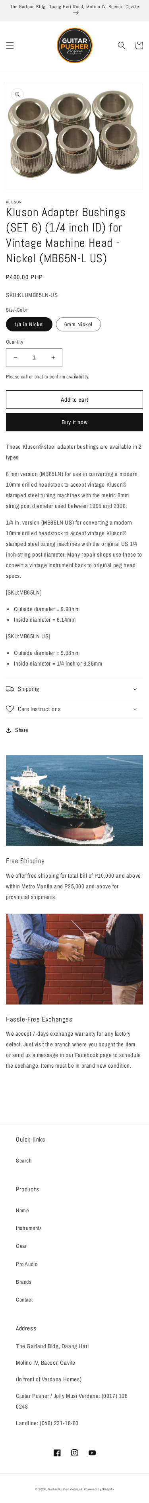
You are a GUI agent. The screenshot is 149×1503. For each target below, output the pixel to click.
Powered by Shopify (99, 1489)
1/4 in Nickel (29, 324)
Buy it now (75, 422)
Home (22, 1210)
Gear (21, 1245)
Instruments (29, 1228)
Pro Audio (26, 1264)
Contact (24, 1299)
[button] (10, 45)
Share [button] (21, 730)
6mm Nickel (78, 324)
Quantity (14, 342)
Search (24, 1160)
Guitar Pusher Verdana (65, 1489)
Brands (24, 1281)
